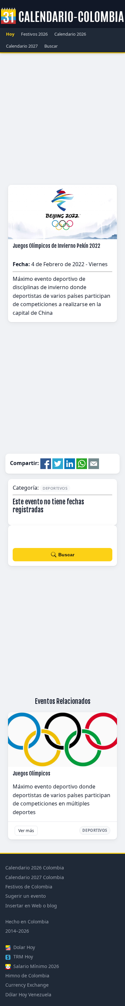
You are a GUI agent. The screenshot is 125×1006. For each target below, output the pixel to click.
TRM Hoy (22, 956)
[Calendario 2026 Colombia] (62, 16)
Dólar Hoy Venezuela (28, 994)
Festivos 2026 (34, 34)
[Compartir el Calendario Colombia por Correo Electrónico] (93, 463)
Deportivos (55, 488)
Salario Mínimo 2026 (35, 966)
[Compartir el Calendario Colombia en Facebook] (45, 463)
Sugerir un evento (25, 896)
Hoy (10, 34)
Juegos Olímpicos (31, 773)
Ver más (26, 830)
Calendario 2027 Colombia (34, 877)
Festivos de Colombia (28, 886)
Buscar (51, 46)
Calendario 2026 (70, 34)
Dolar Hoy (23, 947)
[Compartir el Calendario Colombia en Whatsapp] (81, 463)
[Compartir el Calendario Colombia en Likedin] (69, 463)
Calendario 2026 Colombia (34, 867)
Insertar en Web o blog (31, 905)
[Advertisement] (62, 119)
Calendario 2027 (22, 46)
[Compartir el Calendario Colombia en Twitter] (57, 463)
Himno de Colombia (27, 975)
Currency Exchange (27, 985)
